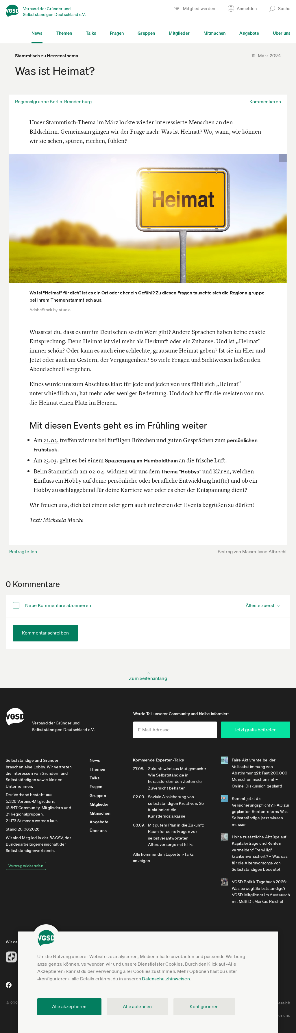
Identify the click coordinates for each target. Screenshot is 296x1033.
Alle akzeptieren (69, 1006)
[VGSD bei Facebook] (8, 987)
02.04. (97, 471)
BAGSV (56, 837)
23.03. (51, 460)
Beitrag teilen (23, 551)
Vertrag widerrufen (25, 865)
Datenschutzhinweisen (166, 979)
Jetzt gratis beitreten (255, 730)
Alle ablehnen (137, 1006)
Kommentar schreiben (45, 633)
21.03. (51, 440)
